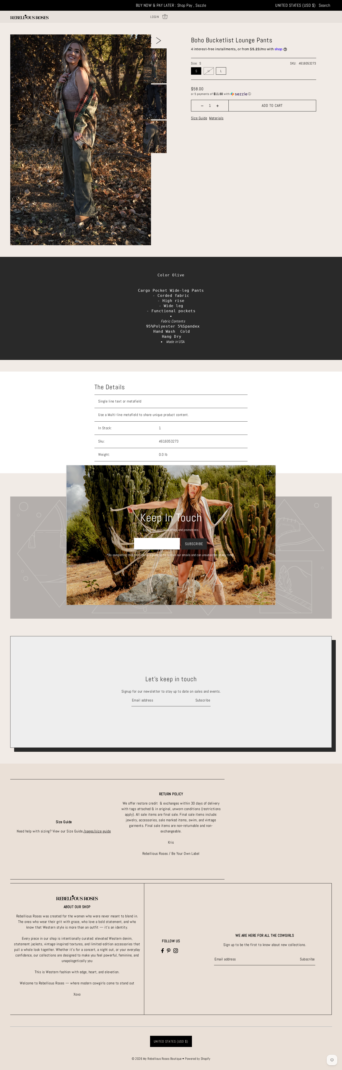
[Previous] (149, 40)
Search (324, 5)
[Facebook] (162, 950)
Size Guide (199, 118)
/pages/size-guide (97, 831)
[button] (253, 94)
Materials (216, 118)
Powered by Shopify (197, 1059)
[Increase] (218, 105)
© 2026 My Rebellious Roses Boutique (157, 1059)
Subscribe (202, 700)
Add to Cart (272, 105)
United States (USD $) (295, 5)
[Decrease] (202, 105)
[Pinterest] (169, 950)
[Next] (158, 40)
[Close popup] (270, 471)
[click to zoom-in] (18, 42)
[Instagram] (175, 950)
